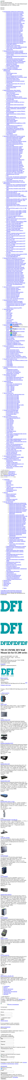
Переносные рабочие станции (13, 140)
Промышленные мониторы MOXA (15, 279)
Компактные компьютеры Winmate (14, 43)
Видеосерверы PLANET (12, 411)
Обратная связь (7, 583)
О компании (6, 479)
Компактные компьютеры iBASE (14, 31)
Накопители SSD (10, 339)
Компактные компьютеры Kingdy (14, 33)
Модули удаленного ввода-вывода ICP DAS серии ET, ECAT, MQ (15, 233)
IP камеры (8, 415)
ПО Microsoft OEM (11, 376)
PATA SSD (8, 314)
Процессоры (9, 82)
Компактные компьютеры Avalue (14, 28)
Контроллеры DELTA (11, 192)
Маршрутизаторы (10, 119)
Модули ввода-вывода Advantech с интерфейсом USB (14, 216)
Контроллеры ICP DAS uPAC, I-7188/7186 (16, 199)
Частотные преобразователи (10, 416)
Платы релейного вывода (12, 353)
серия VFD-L (9, 425)
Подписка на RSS (10, 500)
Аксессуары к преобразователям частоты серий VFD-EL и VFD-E (16, 434)
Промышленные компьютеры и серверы (13, 50)
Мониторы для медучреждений (14, 271)
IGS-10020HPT (4, 876)
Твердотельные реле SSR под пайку (15, 404)
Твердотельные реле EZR (12, 397)
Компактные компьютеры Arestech (14, 19)
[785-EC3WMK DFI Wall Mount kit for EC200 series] (11, 638)
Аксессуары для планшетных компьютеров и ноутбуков (13, 372)
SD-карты (8, 318)
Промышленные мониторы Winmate (15, 280)
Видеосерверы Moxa (11, 414)
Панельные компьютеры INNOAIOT (15, 159)
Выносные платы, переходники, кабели (16, 356)
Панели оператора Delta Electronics (14, 292)
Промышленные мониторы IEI (13, 265)
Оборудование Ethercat (11, 120)
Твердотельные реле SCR (12, 399)
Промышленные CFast (11, 322)
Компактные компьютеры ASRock (14, 27)
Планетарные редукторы (12, 385)
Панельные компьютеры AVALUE (14, 180)
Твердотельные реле (8, 393)
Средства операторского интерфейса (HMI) (14, 286)
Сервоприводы (7, 381)
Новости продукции (11, 494)
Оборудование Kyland (11, 134)
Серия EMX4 (9, 365)
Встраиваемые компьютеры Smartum (15, 58)
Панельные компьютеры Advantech (15, 149)
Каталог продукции (8, 501)
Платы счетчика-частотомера (13, 355)
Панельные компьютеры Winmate (14, 170)
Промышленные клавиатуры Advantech (16, 304)
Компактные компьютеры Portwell (14, 40)
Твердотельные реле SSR (12, 403)
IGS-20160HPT (4, 917)
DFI (26, 682)
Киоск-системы (10, 145)
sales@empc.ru (11, 472)
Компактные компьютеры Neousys (14, 39)
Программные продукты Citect (13, 378)
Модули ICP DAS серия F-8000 (13, 213)
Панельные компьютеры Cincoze (14, 153)
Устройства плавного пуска (10, 359)
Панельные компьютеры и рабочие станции (14, 136)
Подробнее (15, 1077)
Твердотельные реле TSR (12, 408)
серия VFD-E (9, 432)
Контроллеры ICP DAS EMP (13, 193)
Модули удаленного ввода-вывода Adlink (16, 221)
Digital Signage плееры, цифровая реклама (16, 47)
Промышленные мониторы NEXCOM (15, 283)
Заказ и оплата (9, 484)
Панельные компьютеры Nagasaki (14, 165)
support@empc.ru (12, 474)
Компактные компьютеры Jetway (14, 16)
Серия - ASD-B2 (10, 387)
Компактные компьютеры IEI (13, 32)
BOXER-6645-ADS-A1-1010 (7, 801)
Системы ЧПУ (9, 429)
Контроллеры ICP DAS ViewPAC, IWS (15, 200)
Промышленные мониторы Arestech (15, 275)
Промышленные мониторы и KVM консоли (14, 258)
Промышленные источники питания (15, 81)
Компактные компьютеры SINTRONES (16, 41)
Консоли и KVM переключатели (14, 259)
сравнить (8, 665)
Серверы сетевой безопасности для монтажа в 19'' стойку (15, 464)
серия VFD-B (9, 419)
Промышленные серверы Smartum (14, 52)
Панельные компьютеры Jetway (14, 142)
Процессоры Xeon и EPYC (12, 342)
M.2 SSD (8, 311)
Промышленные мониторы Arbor (14, 273)
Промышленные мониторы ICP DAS (15, 277)
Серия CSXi (9, 362)
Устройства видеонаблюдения (10, 410)
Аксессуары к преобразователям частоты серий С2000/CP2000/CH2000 (16, 439)
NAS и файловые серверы (12, 66)
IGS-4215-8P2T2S (5, 955)
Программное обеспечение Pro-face (15, 377)
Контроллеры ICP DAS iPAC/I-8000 (15, 195)
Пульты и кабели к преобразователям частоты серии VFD (15, 448)
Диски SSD (9, 74)
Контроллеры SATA (11, 87)
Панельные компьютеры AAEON (14, 146)
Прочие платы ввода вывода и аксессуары (16, 357)
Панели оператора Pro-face (12, 294)
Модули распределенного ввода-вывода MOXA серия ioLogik (16, 219)
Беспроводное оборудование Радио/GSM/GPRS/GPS (13, 256)
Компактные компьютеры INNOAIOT (15, 20)
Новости (5, 492)
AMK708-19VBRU (5, 837)
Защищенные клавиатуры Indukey (14, 302)
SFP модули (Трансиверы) (12, 94)
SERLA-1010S (4, 938)
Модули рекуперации (11, 453)
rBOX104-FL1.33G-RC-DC (7, 976)
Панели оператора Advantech (13, 289)
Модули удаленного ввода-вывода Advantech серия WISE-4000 (14, 228)
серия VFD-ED (10, 421)
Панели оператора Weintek (12, 296)
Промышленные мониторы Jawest (14, 262)
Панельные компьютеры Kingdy (14, 162)
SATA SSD (9, 317)
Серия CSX (9, 361)
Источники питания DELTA (13, 418)
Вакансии (8, 483)
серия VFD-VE (10, 427)
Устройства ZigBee (11, 132)
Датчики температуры (11, 452)
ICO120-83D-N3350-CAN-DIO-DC (9, 819)
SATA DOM (9, 315)
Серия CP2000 (9, 436)
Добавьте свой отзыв (6, 685)
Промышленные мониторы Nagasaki (15, 267)
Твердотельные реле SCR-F (13, 401)
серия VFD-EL (9, 423)
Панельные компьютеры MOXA (14, 163)
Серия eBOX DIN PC (11, 44)
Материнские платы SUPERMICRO (15, 336)
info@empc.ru (12, 471)
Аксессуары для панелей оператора (15, 298)
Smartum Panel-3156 (5, 720)
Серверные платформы (12, 68)
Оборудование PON (11, 121)
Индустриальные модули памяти (14, 75)
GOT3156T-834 (4, 855)
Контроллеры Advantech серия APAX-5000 (16, 191)
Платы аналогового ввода (12, 349)
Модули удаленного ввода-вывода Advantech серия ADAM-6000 (14, 226)
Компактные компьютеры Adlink (14, 24)
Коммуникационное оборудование (11, 90)
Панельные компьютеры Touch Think (15, 168)
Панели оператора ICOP (12, 297)
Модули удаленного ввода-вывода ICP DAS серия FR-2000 (15, 241)
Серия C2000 (9, 437)
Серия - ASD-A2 (10, 386)
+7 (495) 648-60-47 (5, 470)
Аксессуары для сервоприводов (14, 383)
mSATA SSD (9, 313)
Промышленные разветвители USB (15, 129)
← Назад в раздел (5, 693)
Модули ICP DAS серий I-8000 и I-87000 (16, 210)
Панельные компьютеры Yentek (14, 138)
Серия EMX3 (9, 364)
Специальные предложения (10, 991)
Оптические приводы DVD (13, 79)
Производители (7, 580)
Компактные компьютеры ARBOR (14, 26)
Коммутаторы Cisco (11, 116)
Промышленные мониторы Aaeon (14, 269)
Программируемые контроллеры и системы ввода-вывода (14, 555)
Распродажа (6, 581)
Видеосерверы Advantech (12, 412)
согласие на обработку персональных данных (14, 1063)
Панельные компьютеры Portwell (14, 167)
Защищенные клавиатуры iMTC (14, 307)
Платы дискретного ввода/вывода (14, 352)
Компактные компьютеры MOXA (14, 36)
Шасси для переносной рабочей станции (16, 141)
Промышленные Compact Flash (13, 323)
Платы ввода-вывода (8, 345)
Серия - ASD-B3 (10, 389)
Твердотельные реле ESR (12, 395)
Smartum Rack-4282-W (6, 894)
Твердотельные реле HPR (12, 398)
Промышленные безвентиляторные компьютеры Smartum (15, 63)
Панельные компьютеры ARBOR (14, 150)
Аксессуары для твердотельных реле (15, 394)
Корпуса (8, 71)
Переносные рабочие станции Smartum (15, 61)
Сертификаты (9, 491)
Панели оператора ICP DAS (13, 293)
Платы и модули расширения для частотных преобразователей (14, 445)
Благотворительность (11, 490)
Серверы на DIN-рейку (12, 462)
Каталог (6, 590)
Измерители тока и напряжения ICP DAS (16, 184)
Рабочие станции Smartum (12, 65)
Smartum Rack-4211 (5, 763)
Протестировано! (10, 495)
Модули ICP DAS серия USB (13, 214)
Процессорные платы (11, 73)
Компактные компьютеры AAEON (14, 15)
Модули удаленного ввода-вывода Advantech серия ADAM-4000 (14, 223)
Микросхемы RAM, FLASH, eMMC (15, 457)
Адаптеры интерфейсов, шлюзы (14, 96)
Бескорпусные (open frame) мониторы (15, 268)
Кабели (8, 89)
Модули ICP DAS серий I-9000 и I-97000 (16, 212)
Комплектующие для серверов (13, 564)
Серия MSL (9, 391)
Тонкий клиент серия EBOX (13, 45)
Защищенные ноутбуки (12, 369)
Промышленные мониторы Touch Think (16, 263)
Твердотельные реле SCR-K (13, 402)
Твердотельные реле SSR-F (13, 406)
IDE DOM (8, 310)
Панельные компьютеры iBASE (14, 155)
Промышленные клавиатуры (10, 300)
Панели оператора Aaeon (12, 288)
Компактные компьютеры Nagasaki (14, 37)
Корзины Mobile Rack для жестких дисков (16, 77)
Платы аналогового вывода (13, 351)
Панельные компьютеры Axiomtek (14, 137)
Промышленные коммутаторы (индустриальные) (13, 92)
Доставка (8, 486)
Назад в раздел (4, 678)
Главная (2, 590)
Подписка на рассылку (12, 499)
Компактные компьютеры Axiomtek (15, 12)
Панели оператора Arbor (12, 290)
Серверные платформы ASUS (13, 343)
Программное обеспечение (10, 374)
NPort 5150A (4, 704)
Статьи (8, 497)
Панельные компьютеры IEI (13, 158)
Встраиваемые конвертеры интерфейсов (16, 107)
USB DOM (9, 321)
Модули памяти (10, 338)
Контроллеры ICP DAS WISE (13, 201)
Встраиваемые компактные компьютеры (13, 11)
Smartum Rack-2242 (5, 781)
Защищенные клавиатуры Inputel (14, 301)
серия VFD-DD (10, 420)
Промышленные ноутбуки (12, 174)
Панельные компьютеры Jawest (14, 161)
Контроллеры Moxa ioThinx (13, 204)
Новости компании (11, 496)
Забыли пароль (4, 1020)
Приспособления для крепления (14, 446)
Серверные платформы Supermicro (14, 344)
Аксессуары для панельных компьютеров (16, 176)
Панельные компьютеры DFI (13, 154)
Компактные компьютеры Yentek (14, 14)
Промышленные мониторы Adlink (14, 272)
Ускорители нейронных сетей (13, 86)
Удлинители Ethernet (11, 130)
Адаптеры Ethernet (10, 95)
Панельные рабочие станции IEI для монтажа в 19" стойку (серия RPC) (15, 172)
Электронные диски (8, 309)
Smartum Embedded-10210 (7, 743)
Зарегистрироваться (5, 1027)
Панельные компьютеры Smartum (14, 60)
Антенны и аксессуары (12, 100)
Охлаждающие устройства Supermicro (15, 340)
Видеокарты (9, 327)
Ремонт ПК (6, 584)
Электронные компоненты (10, 456)
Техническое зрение (11, 431)
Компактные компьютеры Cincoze (14, 30)
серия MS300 (9, 382)
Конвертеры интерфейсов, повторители (16, 117)
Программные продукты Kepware (14, 380)
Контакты (8, 482)
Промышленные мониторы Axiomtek (15, 260)
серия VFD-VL (10, 428)
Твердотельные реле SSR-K (13, 407)
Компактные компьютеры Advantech (15, 18)
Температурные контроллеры (13, 454)
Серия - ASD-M (10, 390)
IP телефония (9, 133)
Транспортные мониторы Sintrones (14, 281)
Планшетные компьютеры (12, 370)
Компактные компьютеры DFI (13, 22)
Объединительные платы (12, 78)
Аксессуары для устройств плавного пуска (16, 360)
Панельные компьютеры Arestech (14, 151)
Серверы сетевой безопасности (11, 458)
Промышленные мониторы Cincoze (15, 276)
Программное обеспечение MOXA (14, 128)
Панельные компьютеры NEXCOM (15, 166)
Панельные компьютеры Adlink (14, 148)
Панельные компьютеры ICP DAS (14, 144)
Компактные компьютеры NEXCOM (15, 23)
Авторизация (4, 1066)
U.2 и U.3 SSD (9, 319)
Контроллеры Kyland (11, 203)
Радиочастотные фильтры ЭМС (14, 450)
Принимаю (3, 1078)
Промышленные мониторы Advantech (15, 264)
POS (7, 175)
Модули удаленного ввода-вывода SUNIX (16, 254)
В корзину (3, 664)
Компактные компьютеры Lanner (14, 35)
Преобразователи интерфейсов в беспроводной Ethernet (14, 126)
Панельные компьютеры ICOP (13, 157)
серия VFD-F (9, 424)
